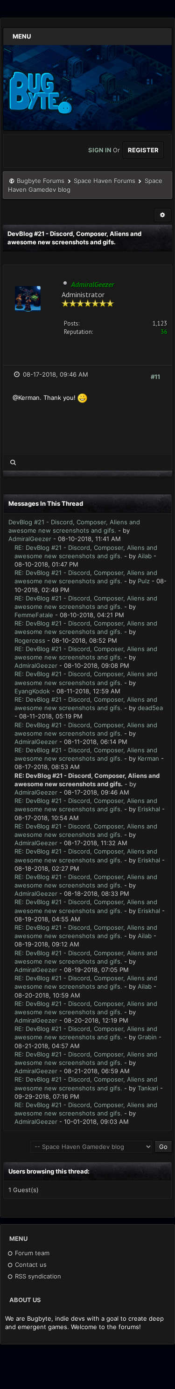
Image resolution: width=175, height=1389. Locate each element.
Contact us (30, 1264)
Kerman (148, 758)
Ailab (145, 556)
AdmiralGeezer (29, 538)
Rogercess (29, 640)
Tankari (148, 1088)
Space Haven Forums (104, 180)
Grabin (147, 1037)
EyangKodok (32, 691)
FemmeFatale (33, 615)
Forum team (31, 1253)
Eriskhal (149, 809)
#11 (155, 376)
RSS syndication (37, 1276)
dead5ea (150, 707)
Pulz (144, 581)
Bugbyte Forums (40, 180)
